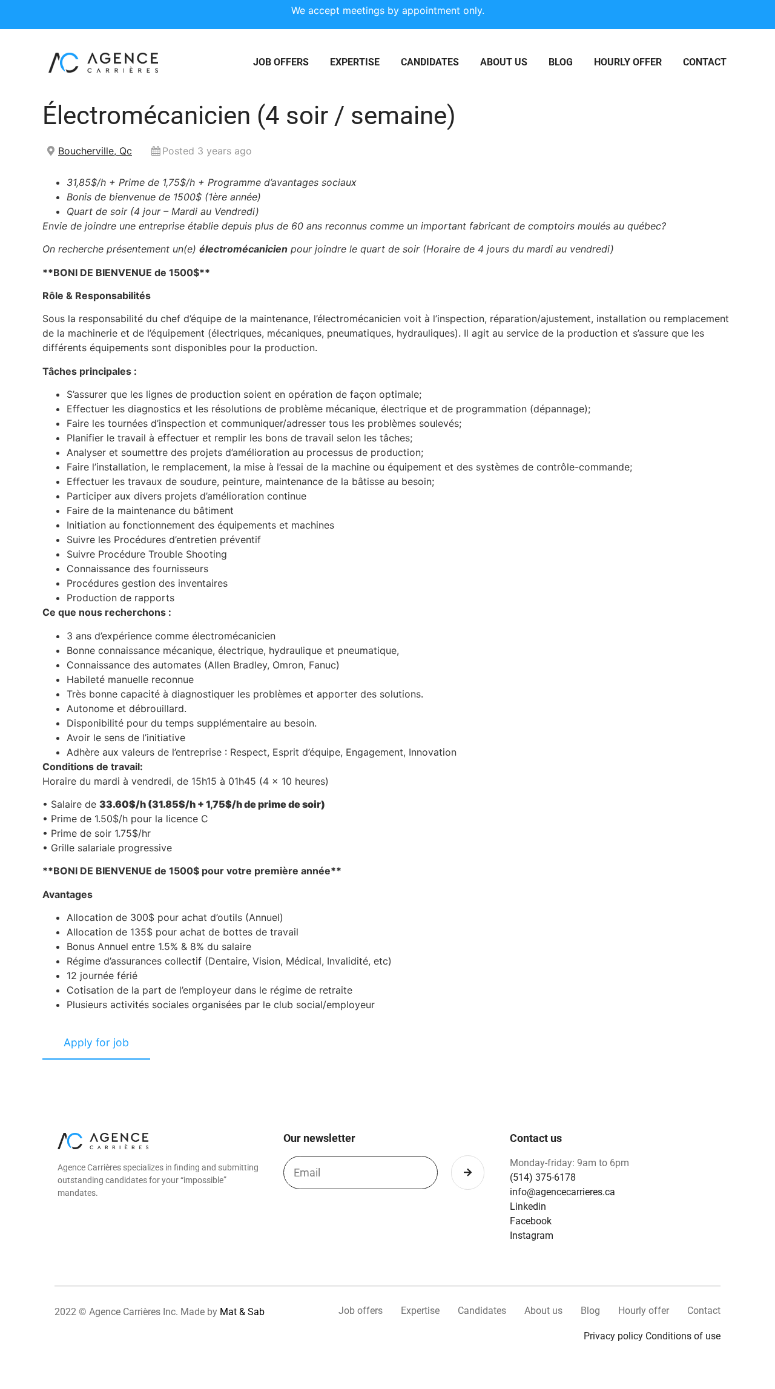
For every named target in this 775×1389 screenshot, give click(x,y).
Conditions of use (683, 1336)
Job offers (281, 62)
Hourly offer (628, 62)
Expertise (355, 62)
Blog (561, 62)
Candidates (430, 62)
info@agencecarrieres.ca (562, 1192)
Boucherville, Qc (95, 151)
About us (503, 62)
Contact (705, 62)
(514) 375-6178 (543, 1177)
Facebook (531, 1221)
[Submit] (467, 1172)
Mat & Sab (242, 1312)
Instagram (531, 1235)
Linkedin (528, 1206)
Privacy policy (613, 1336)
